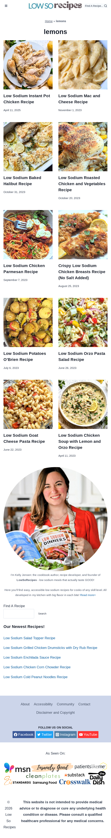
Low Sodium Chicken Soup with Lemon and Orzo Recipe (79, 441)
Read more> (88, 595)
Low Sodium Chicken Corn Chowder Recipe (37, 667)
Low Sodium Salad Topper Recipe (29, 638)
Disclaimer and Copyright (55, 712)
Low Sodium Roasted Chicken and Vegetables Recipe (82, 183)
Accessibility (43, 704)
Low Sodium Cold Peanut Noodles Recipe (35, 677)
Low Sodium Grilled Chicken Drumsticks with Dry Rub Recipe (50, 648)
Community (65, 704)
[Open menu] (6, 5)
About (25, 704)
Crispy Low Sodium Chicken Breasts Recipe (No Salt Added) (81, 271)
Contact (84, 704)
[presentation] (28, 64)
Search (42, 613)
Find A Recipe (14, 606)
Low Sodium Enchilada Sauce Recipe (32, 657)
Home (49, 21)
